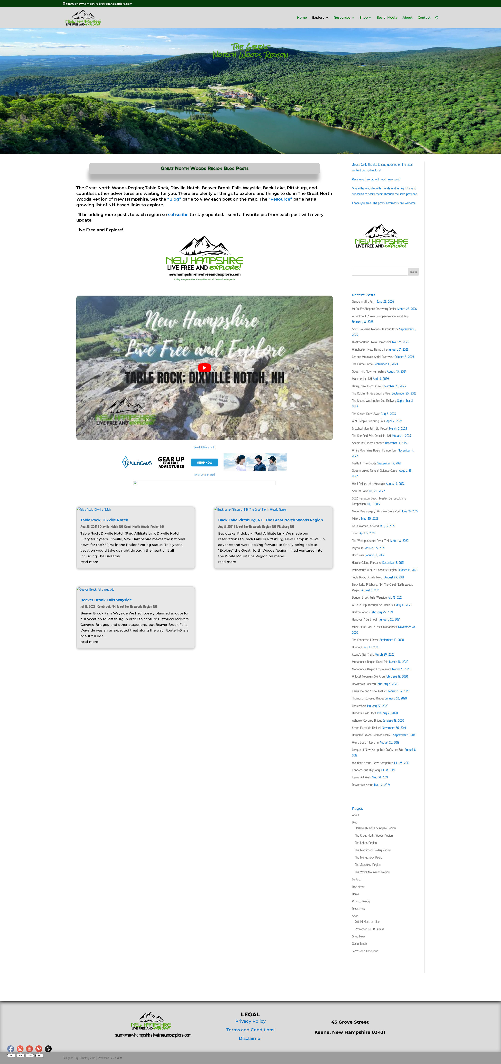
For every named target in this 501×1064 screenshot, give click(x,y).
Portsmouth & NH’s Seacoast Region (374, 570)
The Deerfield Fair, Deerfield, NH (371, 436)
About (408, 17)
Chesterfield (359, 706)
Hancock (357, 647)
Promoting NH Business (369, 929)
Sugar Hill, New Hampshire (369, 371)
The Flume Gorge (362, 364)
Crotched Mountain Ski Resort (370, 428)
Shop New (358, 936)
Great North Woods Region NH (144, 526)
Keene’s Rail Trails (363, 654)
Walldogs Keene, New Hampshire (372, 763)
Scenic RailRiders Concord (368, 443)
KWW (118, 1058)
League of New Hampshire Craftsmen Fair (378, 750)
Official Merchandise (367, 922)
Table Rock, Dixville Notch (104, 520)
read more (89, 562)
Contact (424, 17)
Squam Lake (360, 491)
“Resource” (280, 199)
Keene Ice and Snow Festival (369, 691)
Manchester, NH (362, 379)
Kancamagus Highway (366, 770)
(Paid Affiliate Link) (204, 447)
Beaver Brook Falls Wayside (106, 600)
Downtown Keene (362, 785)
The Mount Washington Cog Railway (374, 401)
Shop (364, 17)
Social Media (387, 17)
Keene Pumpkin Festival (366, 728)
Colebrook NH (106, 606)
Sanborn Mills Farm (364, 301)
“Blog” (174, 199)
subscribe (178, 214)
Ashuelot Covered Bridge (367, 720)
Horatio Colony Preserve (366, 563)
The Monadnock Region (369, 857)
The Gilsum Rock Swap (366, 414)
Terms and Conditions (365, 951)
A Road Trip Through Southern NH (373, 605)
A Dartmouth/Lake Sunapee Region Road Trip (380, 316)
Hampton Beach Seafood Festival (372, 735)
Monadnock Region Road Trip (370, 662)
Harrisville (358, 555)
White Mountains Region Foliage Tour (374, 450)
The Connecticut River (365, 640)
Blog (354, 822)
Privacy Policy (361, 901)
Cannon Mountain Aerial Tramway (373, 357)
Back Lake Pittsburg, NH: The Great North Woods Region (270, 520)
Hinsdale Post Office (364, 713)
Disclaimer (358, 887)
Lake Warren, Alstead (365, 526)
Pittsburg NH (285, 526)
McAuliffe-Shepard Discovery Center (374, 309)
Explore (318, 17)
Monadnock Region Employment (371, 669)
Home (302, 17)
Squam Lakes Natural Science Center (375, 470)
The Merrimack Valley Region (373, 850)
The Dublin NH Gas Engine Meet (371, 393)
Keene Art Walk (361, 777)
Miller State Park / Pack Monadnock (374, 627)
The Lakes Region (366, 843)
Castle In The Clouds (364, 463)
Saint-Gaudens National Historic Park (375, 329)
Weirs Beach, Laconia (365, 742)
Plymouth (358, 548)
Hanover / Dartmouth (365, 619)
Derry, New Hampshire (366, 386)
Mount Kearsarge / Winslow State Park (376, 511)
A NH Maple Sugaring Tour (368, 421)
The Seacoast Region (368, 865)
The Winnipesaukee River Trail (370, 541)
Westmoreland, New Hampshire (371, 342)
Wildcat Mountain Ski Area (368, 676)
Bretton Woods (361, 612)
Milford (356, 518)
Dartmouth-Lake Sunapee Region (375, 828)
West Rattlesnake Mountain (368, 484)
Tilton (355, 533)
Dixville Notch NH (111, 526)
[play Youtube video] (204, 368)
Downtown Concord (364, 684)
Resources (342, 17)
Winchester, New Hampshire (369, 349)
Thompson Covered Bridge (368, 698)
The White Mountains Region (372, 872)
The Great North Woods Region (374, 835)
